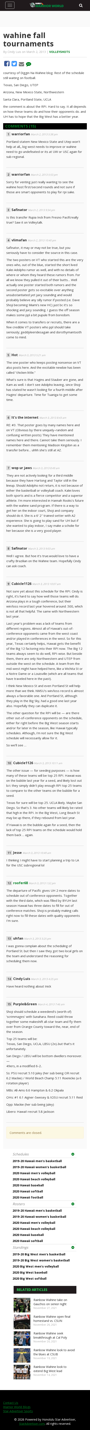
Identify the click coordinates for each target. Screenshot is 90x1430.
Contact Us (10, 1403)
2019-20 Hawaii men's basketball (37, 1161)
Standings (20, 1247)
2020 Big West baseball (30, 1272)
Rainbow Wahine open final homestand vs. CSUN (51, 1319)
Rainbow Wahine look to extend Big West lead (50, 1369)
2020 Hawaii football (28, 1197)
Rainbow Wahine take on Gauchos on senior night (50, 1302)
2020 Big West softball (29, 1278)
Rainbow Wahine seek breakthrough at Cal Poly (50, 1335)
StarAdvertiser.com (32, 1424)
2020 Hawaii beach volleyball (34, 1179)
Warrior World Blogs (17, 1407)
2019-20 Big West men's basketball (39, 1254)
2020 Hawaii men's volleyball (34, 1173)
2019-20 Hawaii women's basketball (39, 1167)
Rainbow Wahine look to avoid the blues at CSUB (54, 1352)
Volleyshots (59, 52)
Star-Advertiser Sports (18, 1411)
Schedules (21, 1154)
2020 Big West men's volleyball (36, 1266)
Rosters (19, 1204)
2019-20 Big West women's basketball (41, 1260)
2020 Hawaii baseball (28, 1185)
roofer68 (20, 883)
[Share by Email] (22, 65)
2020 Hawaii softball (28, 1191)
